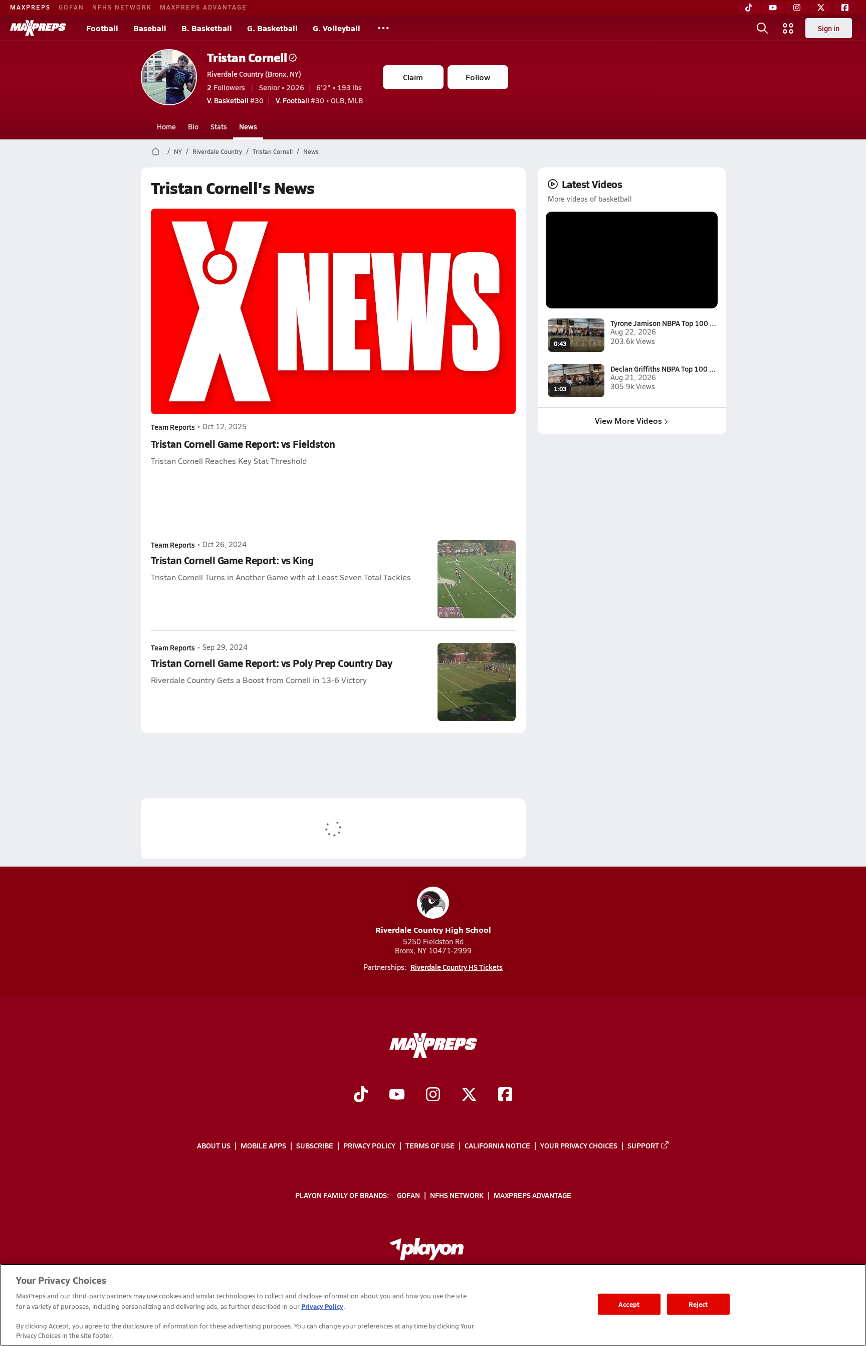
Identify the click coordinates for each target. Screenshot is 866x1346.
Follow (478, 77)
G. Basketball (272, 28)
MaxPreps (30, 7)
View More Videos (628, 420)
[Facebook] (845, 7)
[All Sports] (383, 28)
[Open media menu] (788, 28)
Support (643, 1145)
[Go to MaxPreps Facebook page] (505, 1095)
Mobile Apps (263, 1145)
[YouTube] (773, 7)
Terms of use (430, 1145)
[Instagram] (797, 7)
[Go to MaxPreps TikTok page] (361, 1095)
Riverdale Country (217, 151)
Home (166, 126)
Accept (628, 1304)
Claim (413, 77)
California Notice (497, 1145)
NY (178, 151)
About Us (214, 1145)
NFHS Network (122, 7)
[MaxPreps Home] (38, 28)
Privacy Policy (369, 1145)
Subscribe (314, 1145)
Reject (698, 1304)
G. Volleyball (336, 28)
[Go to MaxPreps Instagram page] (433, 1095)
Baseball (149, 28)
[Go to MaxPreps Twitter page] (469, 1095)
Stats (218, 126)
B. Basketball (206, 28)
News (248, 126)
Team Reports (173, 426)
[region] (433, 1305)
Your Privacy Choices (578, 1145)
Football (102, 28)
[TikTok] (749, 7)
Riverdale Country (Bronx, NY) (254, 73)
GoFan (71, 7)
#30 (235, 100)
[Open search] (762, 28)
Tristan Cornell (247, 57)
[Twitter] (821, 7)
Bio (193, 126)
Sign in (828, 28)
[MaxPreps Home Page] (155, 151)
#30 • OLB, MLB (319, 100)
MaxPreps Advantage (203, 7)
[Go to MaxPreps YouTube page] (397, 1095)
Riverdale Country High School (433, 929)
